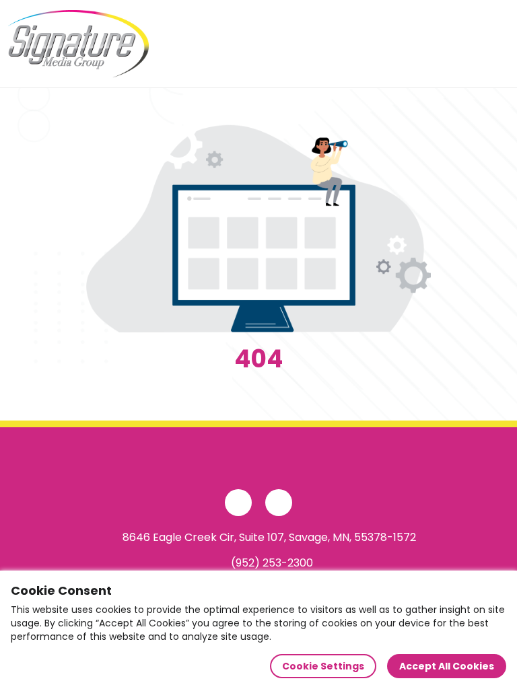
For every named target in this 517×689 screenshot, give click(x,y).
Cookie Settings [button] (323, 666)
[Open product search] (465, 44)
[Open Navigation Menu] (494, 44)
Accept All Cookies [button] (446, 666)
